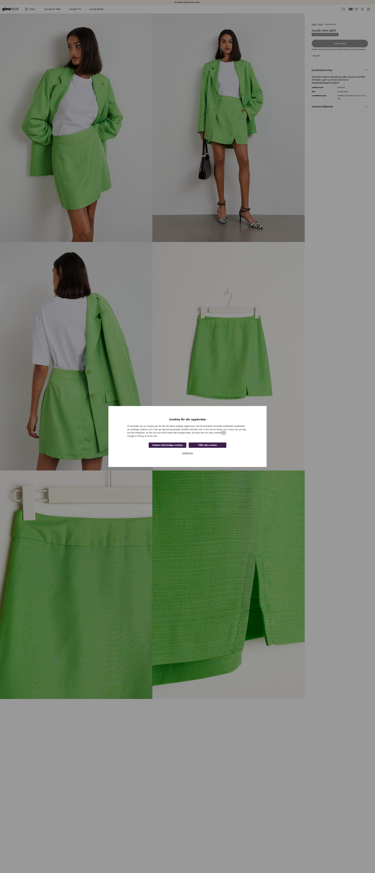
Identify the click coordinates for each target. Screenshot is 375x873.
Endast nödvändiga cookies (167, 445)
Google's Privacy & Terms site (142, 436)
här (223, 433)
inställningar (187, 453)
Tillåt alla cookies (207, 445)
